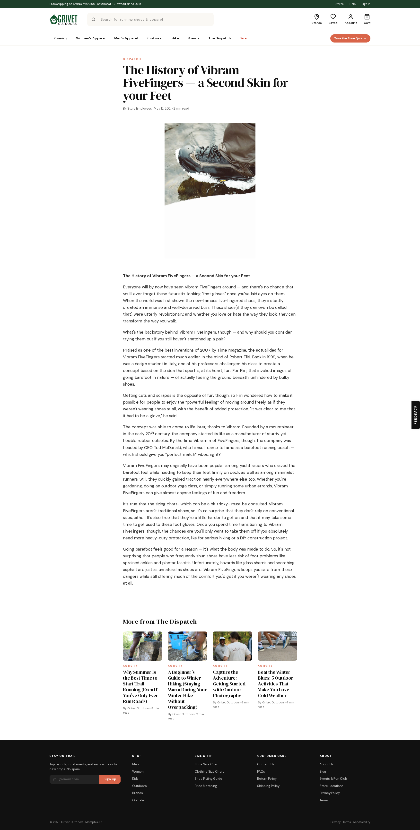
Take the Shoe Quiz (348, 38)
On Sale (138, 800)
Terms (324, 800)
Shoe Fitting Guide (208, 779)
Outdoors (139, 786)
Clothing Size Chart (209, 771)
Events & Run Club (333, 779)
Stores (339, 4)
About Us (326, 764)
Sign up (110, 779)
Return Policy (267, 779)
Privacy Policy (330, 793)
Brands (137, 793)
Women (138, 771)
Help (353, 4)
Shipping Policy (268, 786)
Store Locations (331, 786)
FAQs (261, 771)
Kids (135, 779)
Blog (323, 771)
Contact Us (265, 764)
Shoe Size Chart (207, 764)
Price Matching (206, 786)
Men (135, 764)
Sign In (366, 4)
